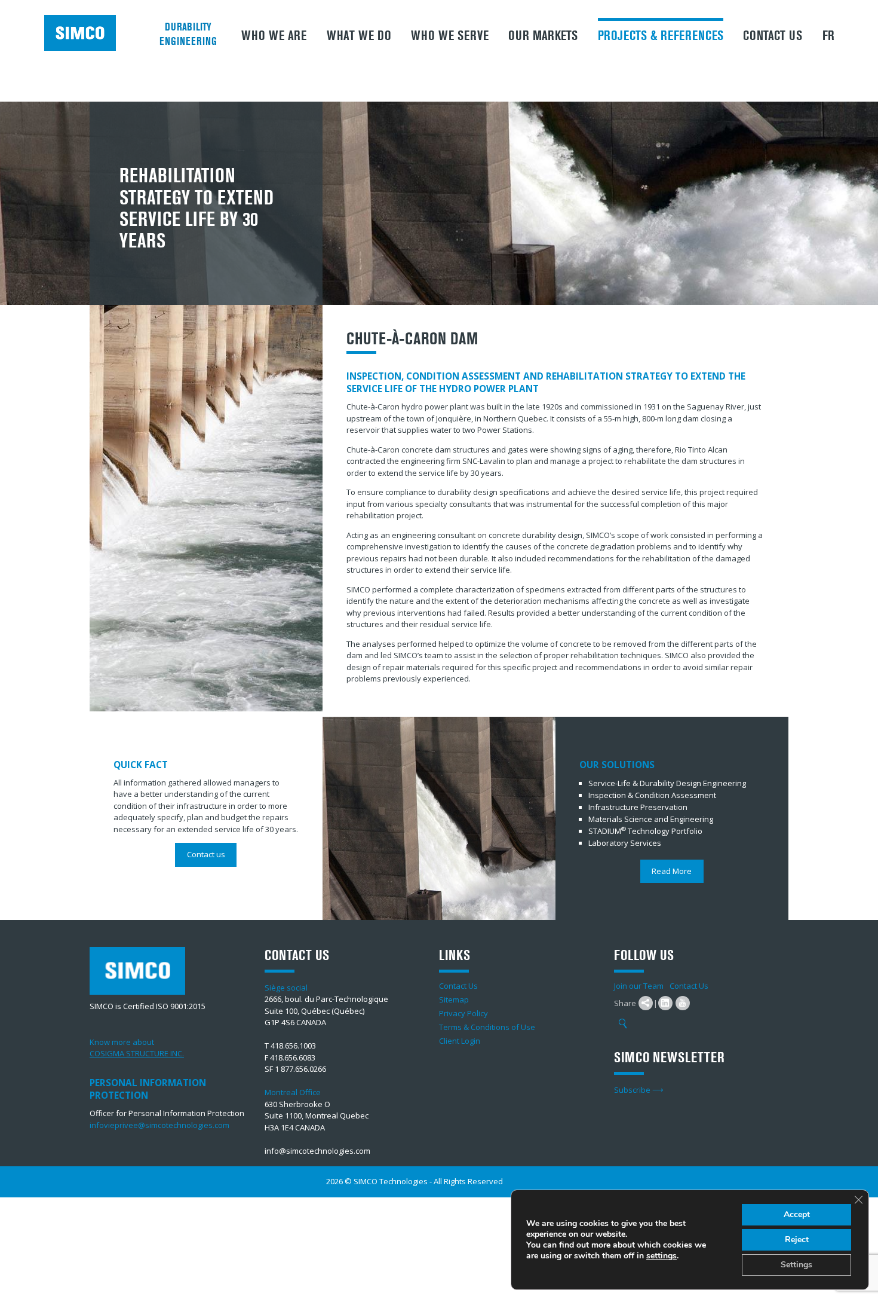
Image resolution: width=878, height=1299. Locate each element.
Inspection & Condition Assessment (652, 795)
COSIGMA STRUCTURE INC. (137, 1053)
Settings (796, 1264)
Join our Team (639, 985)
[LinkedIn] (665, 1003)
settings (661, 1256)
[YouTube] (683, 1003)
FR (828, 36)
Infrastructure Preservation (637, 807)
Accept (797, 1214)
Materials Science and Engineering (650, 819)
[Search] (623, 1024)
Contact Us (772, 36)
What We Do (359, 36)
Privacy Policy (463, 1013)
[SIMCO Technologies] (84, 33)
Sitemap (454, 999)
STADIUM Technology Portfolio (645, 831)
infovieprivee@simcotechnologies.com (159, 1125)
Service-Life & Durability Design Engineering (667, 783)
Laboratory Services (624, 843)
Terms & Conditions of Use (487, 1027)
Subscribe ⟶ (639, 1089)
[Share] (645, 1003)
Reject (797, 1239)
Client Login (459, 1040)
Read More (672, 871)
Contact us (206, 854)
